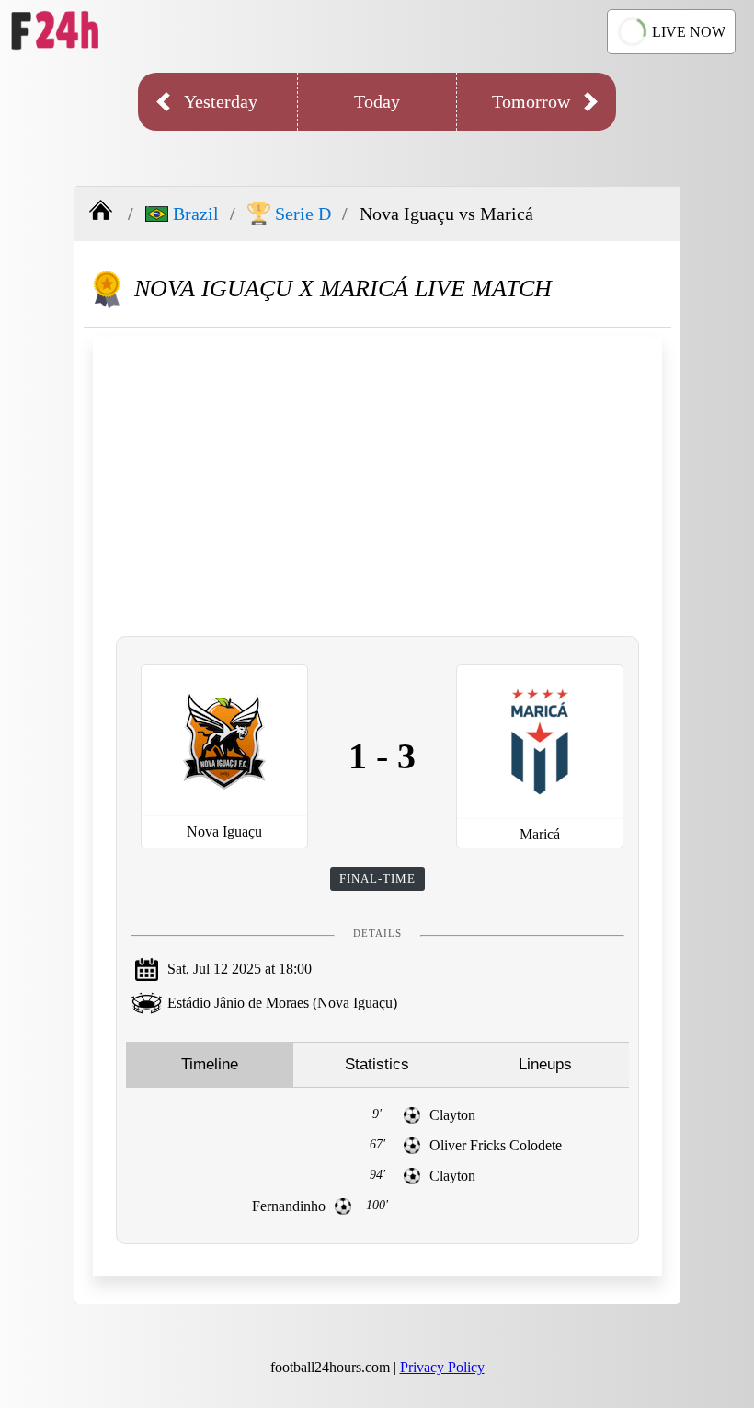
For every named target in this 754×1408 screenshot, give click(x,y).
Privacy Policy (442, 1367)
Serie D (303, 213)
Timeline (209, 1064)
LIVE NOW (688, 32)
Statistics (377, 1064)
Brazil (196, 213)
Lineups (545, 1064)
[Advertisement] (377, 484)
